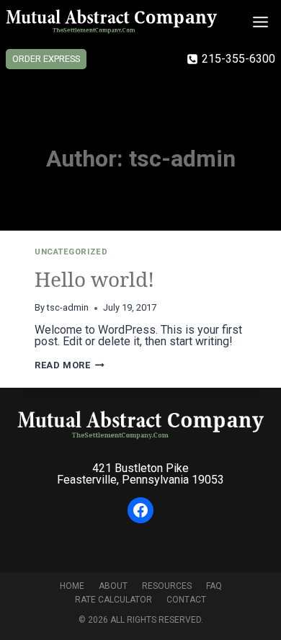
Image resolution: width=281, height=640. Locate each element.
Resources (167, 586)
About (113, 586)
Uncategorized (71, 252)
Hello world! (94, 279)
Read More (69, 365)
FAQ (214, 586)
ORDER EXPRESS (46, 58)
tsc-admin (68, 307)
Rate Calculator (113, 600)
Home (72, 586)
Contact (186, 600)
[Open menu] (260, 22)
